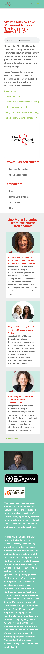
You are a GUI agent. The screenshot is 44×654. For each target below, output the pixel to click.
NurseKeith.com (12, 96)
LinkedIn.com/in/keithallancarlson (20, 117)
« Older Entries (12, 438)
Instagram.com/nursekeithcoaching (21, 112)
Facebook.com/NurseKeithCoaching (21, 101)
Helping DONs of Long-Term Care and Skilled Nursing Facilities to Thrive (22, 330)
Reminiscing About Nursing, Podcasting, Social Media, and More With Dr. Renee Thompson (21, 260)
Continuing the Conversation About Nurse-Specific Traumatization (20, 399)
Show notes (10, 91)
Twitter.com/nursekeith (15, 107)
